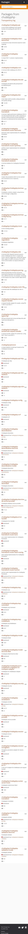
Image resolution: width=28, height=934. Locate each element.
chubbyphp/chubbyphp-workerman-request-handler (11, 330)
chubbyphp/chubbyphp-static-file (12, 287)
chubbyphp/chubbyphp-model (11, 635)
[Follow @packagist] (23, 927)
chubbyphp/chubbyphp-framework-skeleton (9, 160)
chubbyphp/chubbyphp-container (9, 55)
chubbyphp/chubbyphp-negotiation (9, 239)
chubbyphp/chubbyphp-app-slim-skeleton (12, 387)
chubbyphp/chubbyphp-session (12, 731)
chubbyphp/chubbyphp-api (10, 25)
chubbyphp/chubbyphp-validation (9, 814)
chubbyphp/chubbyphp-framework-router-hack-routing (12, 551)
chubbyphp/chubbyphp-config (11, 400)
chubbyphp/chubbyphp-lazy (11, 587)
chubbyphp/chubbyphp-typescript (9, 315)
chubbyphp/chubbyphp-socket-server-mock (12, 782)
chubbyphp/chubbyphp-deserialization (9, 430)
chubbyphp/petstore (8, 345)
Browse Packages (4, 933)
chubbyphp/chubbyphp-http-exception (11, 174)
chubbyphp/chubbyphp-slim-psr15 (11, 764)
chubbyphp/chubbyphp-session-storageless (12, 747)
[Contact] (19, 927)
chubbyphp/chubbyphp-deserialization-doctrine (9, 447)
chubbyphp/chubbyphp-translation (9, 798)
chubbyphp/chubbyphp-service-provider (12, 716)
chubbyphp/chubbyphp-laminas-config (12, 189)
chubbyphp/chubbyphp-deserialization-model (9, 465)
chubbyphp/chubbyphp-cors (11, 68)
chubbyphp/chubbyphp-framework (9, 111)
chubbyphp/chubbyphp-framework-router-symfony (10, 145)
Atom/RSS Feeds (4, 928)
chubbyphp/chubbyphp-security (12, 683)
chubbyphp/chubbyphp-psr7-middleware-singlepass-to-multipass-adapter (11, 667)
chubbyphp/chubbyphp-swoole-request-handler (12, 300)
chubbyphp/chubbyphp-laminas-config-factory (12, 215)
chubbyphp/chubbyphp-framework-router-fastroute (11, 129)
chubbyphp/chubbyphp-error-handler (11, 518)
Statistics (3, 931)
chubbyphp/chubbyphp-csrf (11, 415)
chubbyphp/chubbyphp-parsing (12, 270)
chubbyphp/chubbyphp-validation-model (9, 849)
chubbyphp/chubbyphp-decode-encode (12, 80)
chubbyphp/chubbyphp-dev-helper (11, 96)
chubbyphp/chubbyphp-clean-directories (11, 39)
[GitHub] (26, 927)
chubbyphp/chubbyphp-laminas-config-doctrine (12, 204)
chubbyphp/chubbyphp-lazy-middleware (11, 620)
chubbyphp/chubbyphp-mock (11, 226)
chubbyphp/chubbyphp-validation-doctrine (9, 831)
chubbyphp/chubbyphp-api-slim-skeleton (12, 374)
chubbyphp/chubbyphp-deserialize (9, 482)
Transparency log (8, 20)
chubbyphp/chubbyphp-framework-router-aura (9, 534)
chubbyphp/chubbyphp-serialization (9, 699)
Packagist (5, 2)
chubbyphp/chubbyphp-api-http (12, 358)
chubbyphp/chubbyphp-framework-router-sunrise (10, 569)
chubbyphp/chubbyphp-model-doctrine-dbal (12, 650)
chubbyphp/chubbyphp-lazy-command (11, 604)
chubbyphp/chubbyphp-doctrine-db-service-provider (12, 500)
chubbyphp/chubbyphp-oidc (11, 252)
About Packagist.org (5, 927)
